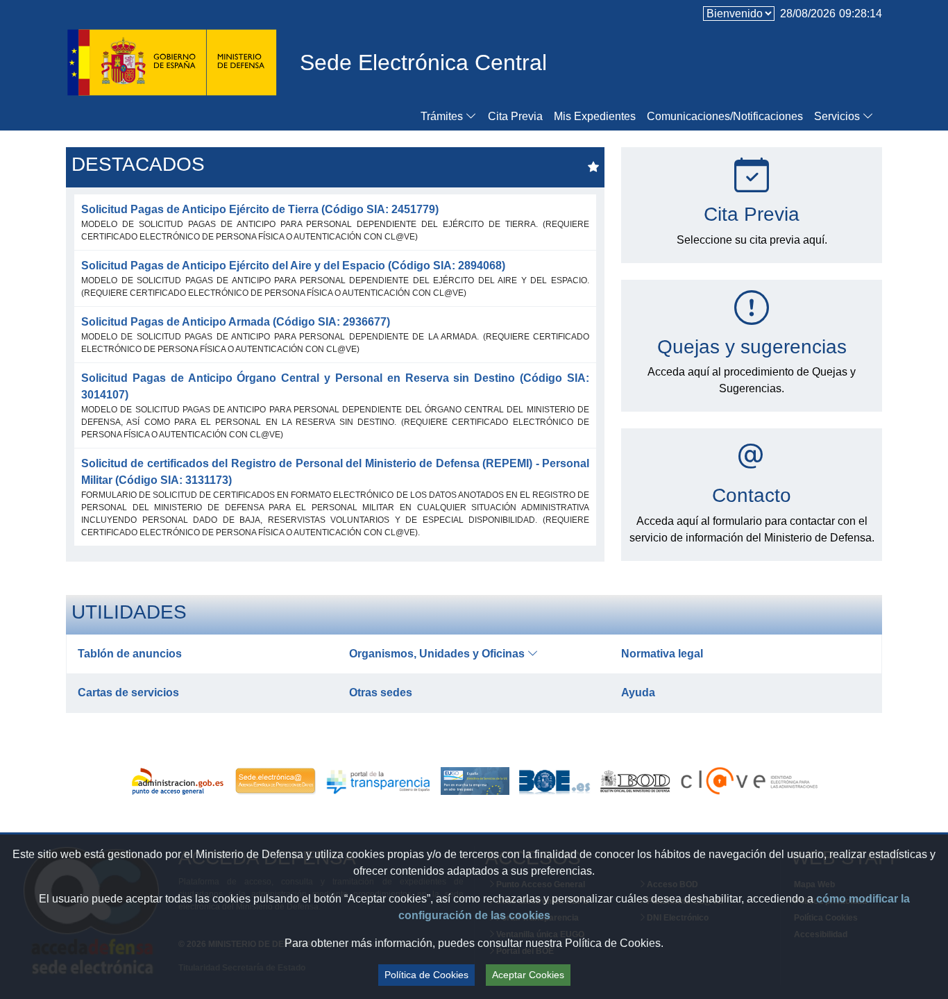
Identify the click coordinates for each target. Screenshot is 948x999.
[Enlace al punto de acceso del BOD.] (636, 781)
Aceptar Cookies (528, 974)
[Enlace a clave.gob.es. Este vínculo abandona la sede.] (747, 781)
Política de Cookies (426, 974)
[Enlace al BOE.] (554, 781)
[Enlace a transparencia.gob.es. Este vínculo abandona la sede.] (378, 781)
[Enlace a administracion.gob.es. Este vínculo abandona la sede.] (180, 781)
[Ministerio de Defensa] (172, 60)
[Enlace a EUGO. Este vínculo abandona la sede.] (475, 781)
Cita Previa (515, 116)
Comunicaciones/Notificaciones (725, 116)
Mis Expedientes (595, 116)
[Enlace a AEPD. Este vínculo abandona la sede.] (275, 781)
